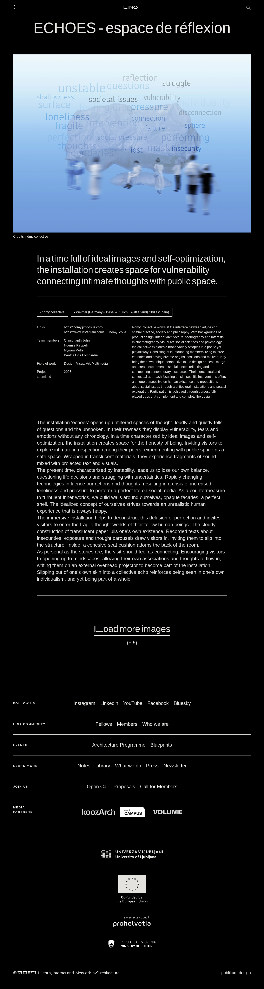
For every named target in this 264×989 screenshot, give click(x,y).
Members (127, 724)
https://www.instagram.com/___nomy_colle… (97, 332)
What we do (128, 765)
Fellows (103, 724)
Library (102, 765)
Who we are (155, 724)
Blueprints (161, 745)
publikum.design (236, 972)
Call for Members (158, 786)
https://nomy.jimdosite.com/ (83, 327)
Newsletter (175, 765)
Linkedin (109, 703)
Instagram (84, 703)
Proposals (124, 786)
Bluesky (182, 703)
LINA (130, 7)
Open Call (97, 786)
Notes (84, 765)
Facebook (158, 703)
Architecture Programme (118, 745)
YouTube (132, 703)
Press (152, 765)
